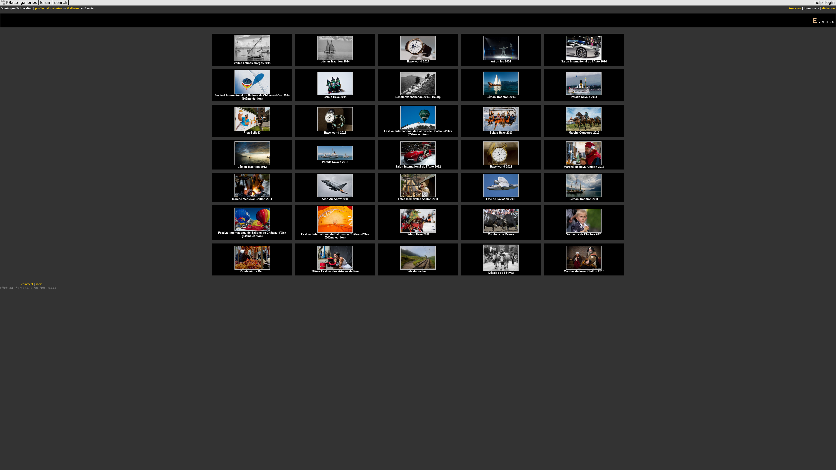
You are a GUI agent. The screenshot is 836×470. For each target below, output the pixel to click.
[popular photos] (441, 5)
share (38, 284)
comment (27, 284)
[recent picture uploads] (29, 5)
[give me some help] (818, 5)
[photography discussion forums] (46, 5)
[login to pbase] (830, 5)
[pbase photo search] (61, 5)
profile (39, 8)
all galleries (54, 8)
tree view (795, 8)
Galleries (73, 8)
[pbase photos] (9, 5)
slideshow (828, 8)
